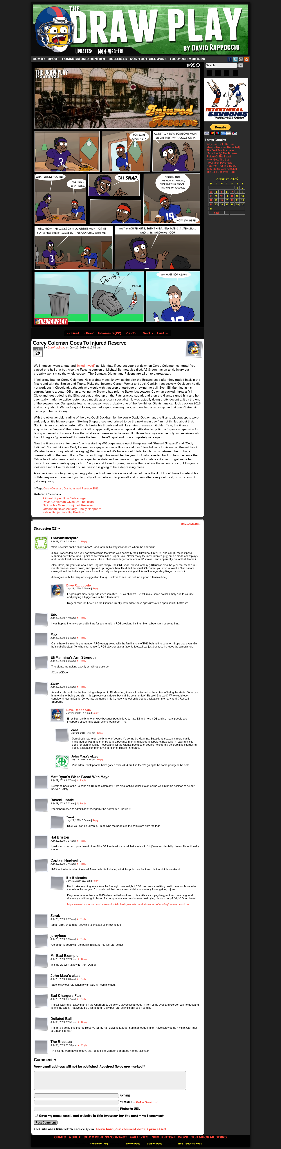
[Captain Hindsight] (41, 866)
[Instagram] (235, 74)
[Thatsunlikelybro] (41, 543)
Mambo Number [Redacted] (223, 147)
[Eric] (41, 620)
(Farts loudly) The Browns (222, 153)
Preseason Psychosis (219, 162)
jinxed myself (86, 365)
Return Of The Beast (219, 156)
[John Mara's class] (62, 762)
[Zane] (41, 689)
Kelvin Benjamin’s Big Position (63, 512)
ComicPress (154, 1143)
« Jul (216, 212)
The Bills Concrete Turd (221, 171)
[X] (226, 74)
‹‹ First (73, 333)
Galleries (118, 59)
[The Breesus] (41, 1047)
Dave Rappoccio (78, 585)
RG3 (96, 488)
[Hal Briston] (41, 842)
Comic (39, 59)
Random (132, 333)
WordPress (133, 1143)
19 (221, 200)
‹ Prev (89, 333)
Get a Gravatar (147, 1102)
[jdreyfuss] (41, 941)
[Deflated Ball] (41, 1024)
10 (211, 196)
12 (221, 196)
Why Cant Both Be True (220, 144)
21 (232, 200)
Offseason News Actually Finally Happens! (72, 508)
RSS (246, 59)
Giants (67, 488)
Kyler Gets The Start (218, 159)
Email (241, 59)
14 (232, 196)
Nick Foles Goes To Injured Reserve (68, 505)
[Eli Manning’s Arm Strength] (41, 663)
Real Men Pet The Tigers (221, 165)
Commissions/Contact (84, 59)
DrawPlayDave (56, 347)
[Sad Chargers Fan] (41, 1001)
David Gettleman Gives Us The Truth (68, 501)
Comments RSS (190, 524)
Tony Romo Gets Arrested (222, 168)
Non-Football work (148, 59)
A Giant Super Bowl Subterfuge (64, 498)
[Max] (41, 640)
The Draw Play (141, 29)
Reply (84, 541)
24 (211, 204)
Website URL (130, 1109)
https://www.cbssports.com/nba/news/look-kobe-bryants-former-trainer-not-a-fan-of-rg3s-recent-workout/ (128, 904)
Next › (148, 333)
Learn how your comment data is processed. (131, 1129)
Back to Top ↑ (194, 1143)
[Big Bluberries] (57, 883)
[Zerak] (57, 822)
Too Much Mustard (187, 59)
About (53, 59)
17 (211, 200)
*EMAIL (139, 1102)
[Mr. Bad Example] (41, 961)
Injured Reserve (82, 488)
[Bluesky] (209, 74)
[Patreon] (218, 74)
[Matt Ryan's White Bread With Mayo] (41, 782)
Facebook (230, 59)
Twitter (235, 59)
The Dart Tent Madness (220, 150)
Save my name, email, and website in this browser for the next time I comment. (101, 1116)
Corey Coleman (52, 488)
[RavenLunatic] (41, 805)
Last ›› (162, 333)
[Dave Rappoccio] (57, 596)
